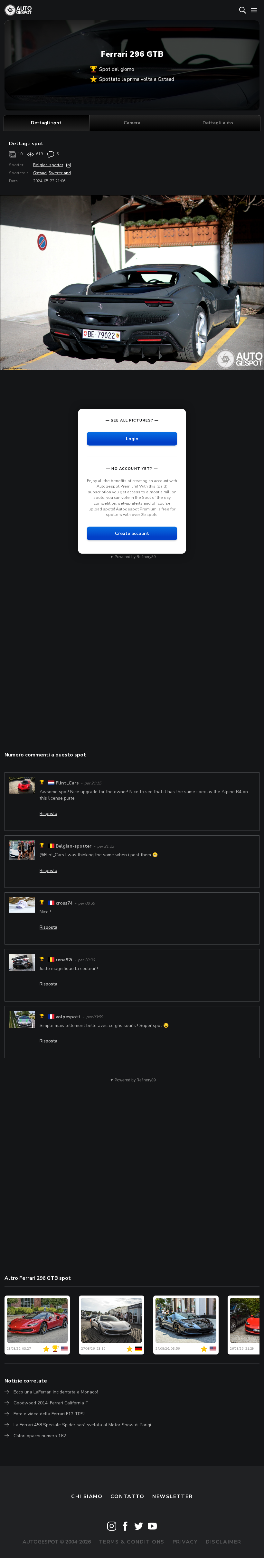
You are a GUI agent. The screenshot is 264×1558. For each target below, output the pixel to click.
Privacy (185, 1541)
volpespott (68, 1017)
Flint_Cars (67, 783)
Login (132, 438)
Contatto (127, 1496)
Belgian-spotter (48, 164)
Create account (132, 533)
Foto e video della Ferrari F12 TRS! (49, 1414)
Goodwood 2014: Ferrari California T (51, 1403)
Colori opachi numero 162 (40, 1436)
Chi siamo (86, 1496)
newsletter (172, 1496)
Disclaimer (223, 1541)
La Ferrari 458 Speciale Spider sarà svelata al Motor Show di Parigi (82, 1425)
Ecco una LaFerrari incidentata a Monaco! (56, 1392)
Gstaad (40, 173)
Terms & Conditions (132, 1541)
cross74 (64, 903)
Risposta (48, 814)
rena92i (64, 960)
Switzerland (60, 173)
